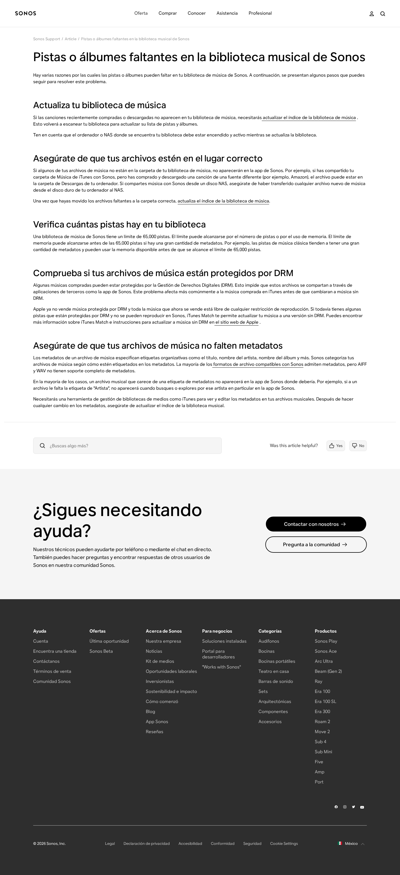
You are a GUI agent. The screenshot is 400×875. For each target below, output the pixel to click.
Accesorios (270, 721)
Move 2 (322, 732)
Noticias (154, 651)
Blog (150, 711)
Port (319, 782)
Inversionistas (160, 681)
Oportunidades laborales (171, 671)
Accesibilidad (190, 843)
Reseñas (154, 732)
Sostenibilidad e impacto (171, 691)
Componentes (273, 711)
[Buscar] (382, 13)
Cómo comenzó (162, 701)
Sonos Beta (101, 651)
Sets (263, 691)
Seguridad (252, 843)
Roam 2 (322, 721)
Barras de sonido (276, 681)
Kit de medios (160, 661)
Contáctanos (46, 661)
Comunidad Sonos (52, 681)
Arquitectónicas (275, 701)
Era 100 (322, 691)
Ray (318, 681)
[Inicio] (25, 13)
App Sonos (157, 721)
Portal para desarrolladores (218, 654)
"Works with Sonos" (221, 667)
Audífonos (269, 641)
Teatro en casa (274, 671)
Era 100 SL (325, 701)
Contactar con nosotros (311, 524)
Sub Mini (323, 752)
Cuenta (40, 641)
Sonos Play (326, 641)
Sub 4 (320, 742)
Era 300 (322, 711)
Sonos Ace (326, 651)
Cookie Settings (284, 843)
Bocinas (267, 651)
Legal (110, 843)
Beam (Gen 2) (328, 671)
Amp (319, 772)
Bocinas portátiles (277, 661)
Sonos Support (46, 38)
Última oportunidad (109, 641)
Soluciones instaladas (224, 641)
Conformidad (223, 843)
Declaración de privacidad (147, 843)
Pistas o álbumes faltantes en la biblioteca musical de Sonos (135, 38)
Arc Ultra (324, 661)
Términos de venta (52, 671)
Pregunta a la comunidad (311, 544)
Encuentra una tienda (54, 651)
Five (319, 762)
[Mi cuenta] (372, 13)
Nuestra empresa (163, 641)
